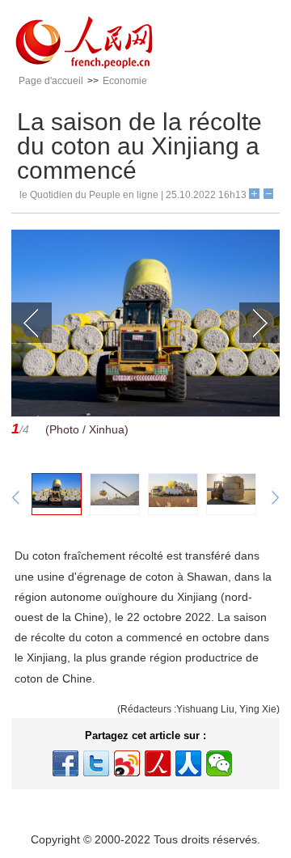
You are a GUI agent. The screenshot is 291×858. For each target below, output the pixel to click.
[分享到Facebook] (65, 763)
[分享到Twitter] (96, 763)
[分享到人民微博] (158, 763)
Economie (125, 81)
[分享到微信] (219, 763)
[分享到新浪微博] (127, 763)
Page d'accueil (51, 81)
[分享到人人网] (188, 763)
